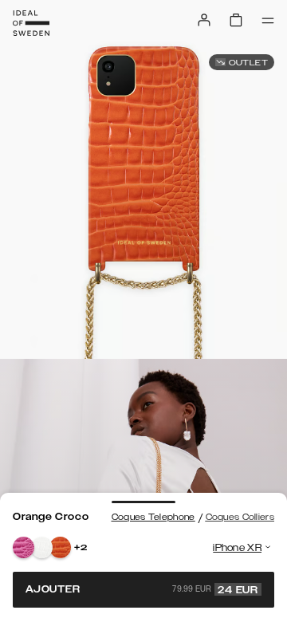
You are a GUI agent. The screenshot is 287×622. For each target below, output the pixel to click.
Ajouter (142, 589)
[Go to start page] (31, 23)
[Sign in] (204, 20)
